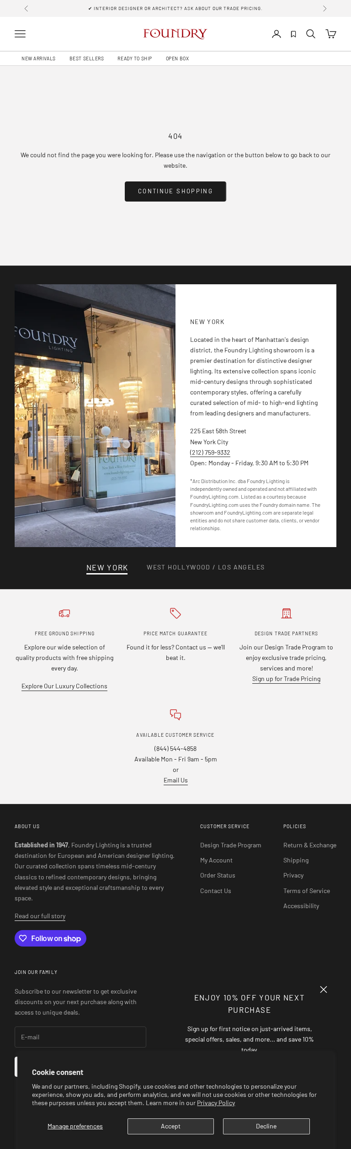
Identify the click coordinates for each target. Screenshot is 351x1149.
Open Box (177, 58)
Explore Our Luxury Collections (64, 686)
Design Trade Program (230, 845)
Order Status (217, 875)
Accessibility (301, 906)
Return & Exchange (309, 845)
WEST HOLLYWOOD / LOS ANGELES (206, 567)
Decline (266, 1126)
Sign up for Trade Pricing (286, 678)
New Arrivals (38, 58)
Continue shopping (175, 191)
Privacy (293, 875)
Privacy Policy (216, 1102)
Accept (171, 1126)
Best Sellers (86, 58)
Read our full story (40, 916)
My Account (216, 860)
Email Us (176, 780)
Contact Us (215, 890)
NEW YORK (107, 567)
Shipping (295, 860)
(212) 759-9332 (210, 452)
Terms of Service (306, 890)
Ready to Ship (134, 58)
